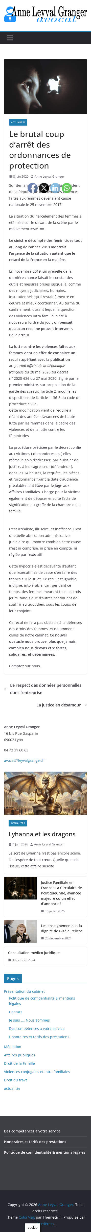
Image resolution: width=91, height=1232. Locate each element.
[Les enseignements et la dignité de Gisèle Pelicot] (20, 932)
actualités (18, 122)
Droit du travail (17, 1080)
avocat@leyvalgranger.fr (24, 760)
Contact (15, 1011)
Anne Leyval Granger (49, 176)
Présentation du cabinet (24, 991)
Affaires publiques (19, 1055)
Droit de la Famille (19, 1063)
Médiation (12, 1046)
